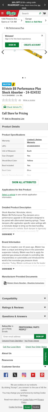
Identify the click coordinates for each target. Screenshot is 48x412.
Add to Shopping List (14, 118)
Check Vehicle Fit (14, 107)
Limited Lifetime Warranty (34, 140)
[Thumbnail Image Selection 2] (25, 78)
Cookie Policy (28, 400)
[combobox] (31, 13)
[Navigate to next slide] (45, 4)
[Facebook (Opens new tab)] (6, 374)
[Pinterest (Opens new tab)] (42, 374)
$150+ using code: (24, 5)
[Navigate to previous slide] (3, 4)
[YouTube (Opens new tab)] (33, 374)
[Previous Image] (2, 52)
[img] (42, 35)
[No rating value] (10, 100)
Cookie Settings (15, 407)
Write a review (29, 100)
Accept (28, 407)
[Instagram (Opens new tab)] (24, 374)
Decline (36, 407)
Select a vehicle (8, 194)
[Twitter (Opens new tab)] (15, 374)
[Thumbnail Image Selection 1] (23, 78)
